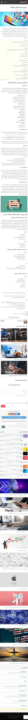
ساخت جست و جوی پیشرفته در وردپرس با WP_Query (14, 443)
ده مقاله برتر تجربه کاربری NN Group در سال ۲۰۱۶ (14, 461)
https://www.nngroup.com (8, 462)
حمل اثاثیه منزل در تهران (23, 46)
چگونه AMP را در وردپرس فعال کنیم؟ (16, 469)
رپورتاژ (25, 312)
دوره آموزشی (18, 313)
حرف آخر (26, 51)
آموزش (15, 313)
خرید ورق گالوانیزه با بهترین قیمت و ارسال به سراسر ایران (18, 672)
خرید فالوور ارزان (25, 62)
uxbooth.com (6, 466)
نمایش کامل (2, 432)
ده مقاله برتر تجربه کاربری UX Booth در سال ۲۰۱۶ (14, 465)
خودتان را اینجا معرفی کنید (3, 79)
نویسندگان (18, 714)
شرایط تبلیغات (2, 714)
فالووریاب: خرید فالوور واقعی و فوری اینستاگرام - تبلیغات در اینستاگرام (16, 686)
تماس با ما (14, 714)
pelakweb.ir (5, 471)
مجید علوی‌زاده (20, 321)
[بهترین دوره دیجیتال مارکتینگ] (14, 19)
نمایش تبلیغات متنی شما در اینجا (20, 709)
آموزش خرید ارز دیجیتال (23, 44)
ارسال (3, 406)
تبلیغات (11, 714)
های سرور (25, 48)
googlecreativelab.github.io (8, 453)
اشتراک (3, 426)
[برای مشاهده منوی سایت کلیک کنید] (1, 2)
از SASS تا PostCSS (19, 456)
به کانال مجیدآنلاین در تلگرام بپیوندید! (13, 417)
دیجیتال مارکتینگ (24, 313)
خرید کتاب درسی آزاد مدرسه (23, 60)
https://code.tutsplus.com (8, 436)
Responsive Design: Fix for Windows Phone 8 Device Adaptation (11, 474)
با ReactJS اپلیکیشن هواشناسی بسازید (16, 439)
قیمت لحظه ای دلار (24, 64)
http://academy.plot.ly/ (7, 440)
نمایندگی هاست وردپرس (23, 56)
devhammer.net (6, 475)
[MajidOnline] (23, 2)
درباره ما (22, 714)
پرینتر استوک (25, 73)
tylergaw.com (6, 458)
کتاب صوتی (25, 68)
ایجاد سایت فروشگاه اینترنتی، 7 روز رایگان (20, 701)
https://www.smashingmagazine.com (9, 445)
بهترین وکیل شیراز (24, 77)
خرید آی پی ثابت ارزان (24, 70)
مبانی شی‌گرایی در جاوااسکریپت (17, 448)
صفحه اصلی (26, 714)
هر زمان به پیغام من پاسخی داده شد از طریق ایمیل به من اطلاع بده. (16, 403)
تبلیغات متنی (7, 714)
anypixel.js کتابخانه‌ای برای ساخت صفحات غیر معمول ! (13, 452)
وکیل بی (26, 58)
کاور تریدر (26, 40)
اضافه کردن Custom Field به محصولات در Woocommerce (12, 434)
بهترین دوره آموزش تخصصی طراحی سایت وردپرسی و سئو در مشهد (16, 695)
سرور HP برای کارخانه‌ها (23, 54)
